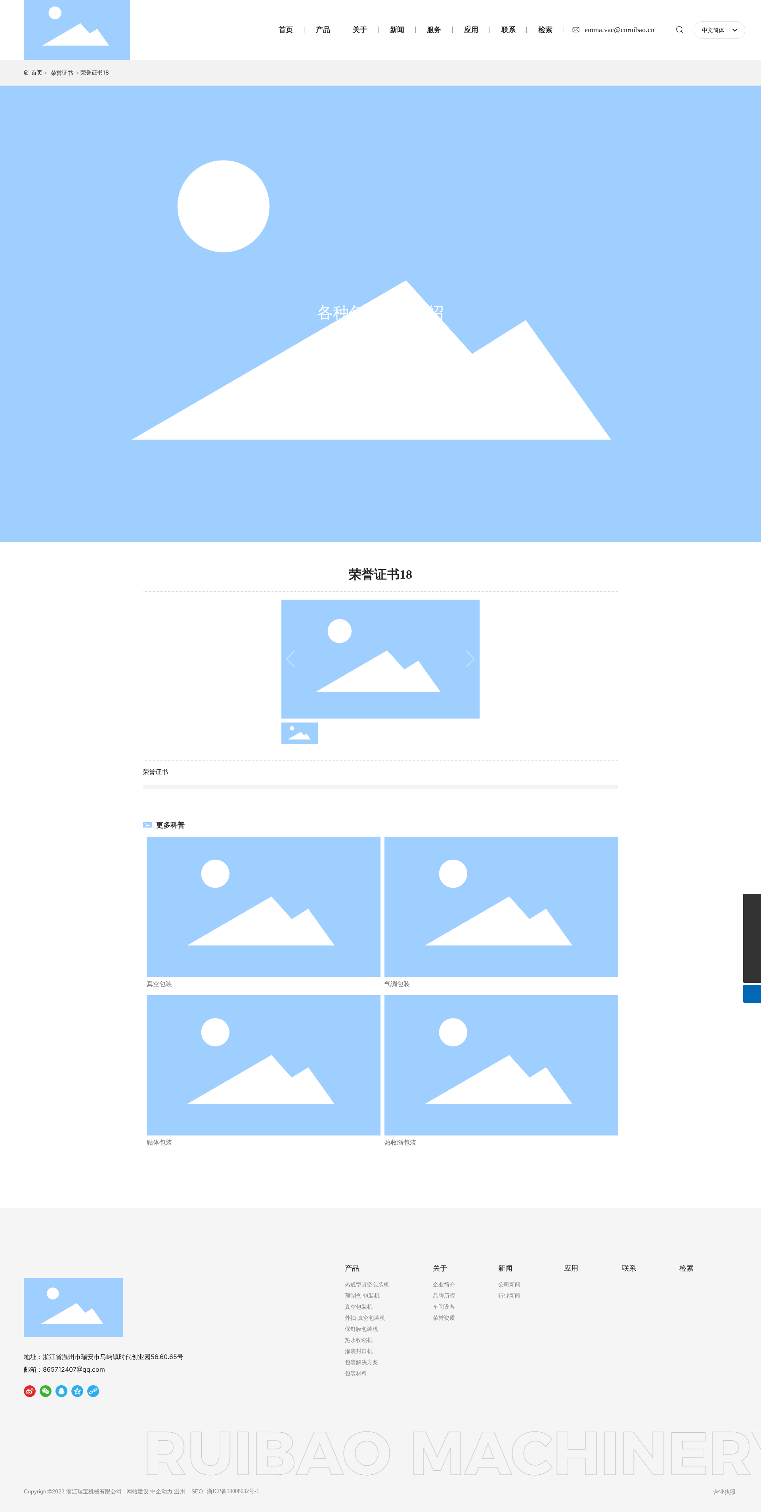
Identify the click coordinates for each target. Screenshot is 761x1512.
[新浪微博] (30, 1392)
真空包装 (159, 984)
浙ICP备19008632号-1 (233, 1491)
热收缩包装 (400, 1142)
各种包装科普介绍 (380, 312)
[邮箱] (752, 938)
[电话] (752, 920)
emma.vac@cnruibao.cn (619, 30)
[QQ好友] (61, 1392)
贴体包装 (159, 1142)
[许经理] (752, 903)
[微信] (46, 1392)
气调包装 (397, 984)
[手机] (752, 956)
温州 (179, 1491)
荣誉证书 (62, 72)
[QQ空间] (77, 1392)
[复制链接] (93, 1392)
